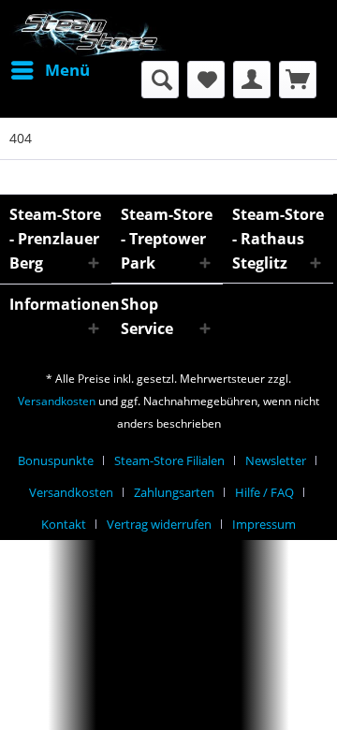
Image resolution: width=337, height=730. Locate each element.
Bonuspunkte (56, 460)
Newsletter (275, 460)
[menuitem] (49, 70)
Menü (67, 69)
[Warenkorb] (297, 79)
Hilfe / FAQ (264, 492)
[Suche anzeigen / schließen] (160, 79)
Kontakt (63, 524)
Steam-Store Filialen (169, 460)
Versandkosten (56, 401)
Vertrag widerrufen (159, 524)
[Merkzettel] (206, 79)
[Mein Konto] (252, 79)
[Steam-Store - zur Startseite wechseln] (88, 35)
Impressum (264, 524)
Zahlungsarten (174, 492)
